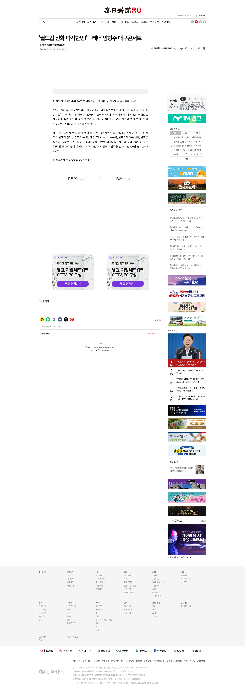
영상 (154, 606)
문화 (127, 21)
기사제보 (188, 15)
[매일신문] (46, 650)
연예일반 (127, 606)
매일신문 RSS (72, 637)
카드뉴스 (155, 616)
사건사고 (155, 579)
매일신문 (43, 44)
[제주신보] (198, 650)
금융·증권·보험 (130, 582)
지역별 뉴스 (156, 596)
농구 (69, 616)
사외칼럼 (70, 582)
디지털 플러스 (175, 520)
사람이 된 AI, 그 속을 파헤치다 (180, 557)
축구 (69, 613)
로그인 (194, 15)
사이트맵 (201, 661)
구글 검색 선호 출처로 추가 (163, 48)
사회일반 (155, 575)
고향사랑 (42, 637)
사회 (114, 21)
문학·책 (42, 616)
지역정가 (99, 589)
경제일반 (127, 575)
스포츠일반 (71, 606)
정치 (100, 21)
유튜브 (123, 178)
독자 (97, 623)
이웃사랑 (155, 592)
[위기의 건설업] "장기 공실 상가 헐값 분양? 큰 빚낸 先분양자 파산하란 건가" (203, 154)
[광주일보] (122, 650)
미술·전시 (43, 613)
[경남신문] (85, 650)
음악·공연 (43, 609)
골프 (69, 620)
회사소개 (76, 661)
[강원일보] (65, 650)
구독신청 (96, 661)
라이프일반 (100, 606)
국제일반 (184, 575)
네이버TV (75, 178)
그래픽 (154, 613)
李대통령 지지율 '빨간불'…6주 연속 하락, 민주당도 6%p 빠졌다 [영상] (200, 145)
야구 (69, 609)
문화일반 (42, 606)
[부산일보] (160, 650)
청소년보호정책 (127, 661)
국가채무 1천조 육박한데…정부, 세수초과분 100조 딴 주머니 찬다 (190, 398)
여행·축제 (99, 609)
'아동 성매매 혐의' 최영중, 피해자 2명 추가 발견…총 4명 (181, 469)
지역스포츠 (71, 623)
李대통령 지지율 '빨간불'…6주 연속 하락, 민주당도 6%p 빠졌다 (191, 363)
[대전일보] (141, 650)
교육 (154, 589)
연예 (125, 603)
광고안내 (86, 661)
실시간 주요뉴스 (176, 210)
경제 (107, 21)
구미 (40, 640)
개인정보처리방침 (143, 661)
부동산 (126, 579)
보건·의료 (156, 586)
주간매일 (166, 21)
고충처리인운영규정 (110, 661)
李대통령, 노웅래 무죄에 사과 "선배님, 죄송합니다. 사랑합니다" (190, 389)
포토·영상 (156, 603)
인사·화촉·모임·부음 (104, 620)
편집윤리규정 (159, 661)
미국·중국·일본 (187, 579)
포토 (154, 609)
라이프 (144, 21)
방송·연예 (154, 21)
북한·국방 (99, 586)
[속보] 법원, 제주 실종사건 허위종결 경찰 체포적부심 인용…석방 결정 (186, 257)
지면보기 (180, 15)
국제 (120, 21)
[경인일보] (104, 650)
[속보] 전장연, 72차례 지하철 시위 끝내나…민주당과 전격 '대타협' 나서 (186, 267)
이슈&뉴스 (174, 462)
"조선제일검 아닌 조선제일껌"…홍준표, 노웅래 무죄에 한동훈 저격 (190, 380)
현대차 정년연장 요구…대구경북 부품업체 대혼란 (192, 141)
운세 (97, 630)
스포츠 (135, 21)
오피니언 (91, 21)
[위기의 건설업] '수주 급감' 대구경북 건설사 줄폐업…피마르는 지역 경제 (201, 150)
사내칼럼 (70, 579)
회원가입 (201, 15)
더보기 (203, 520)
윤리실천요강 (189, 661)
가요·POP (127, 613)
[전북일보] (179, 650)
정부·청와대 (100, 579)
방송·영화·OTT (130, 609)
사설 (69, 575)
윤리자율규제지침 (174, 661)
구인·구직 (128, 589)
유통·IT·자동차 (129, 592)
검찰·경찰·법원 (158, 582)
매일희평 (70, 586)
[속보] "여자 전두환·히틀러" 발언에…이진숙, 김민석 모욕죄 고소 (186, 248)
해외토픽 (184, 582)
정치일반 (99, 575)
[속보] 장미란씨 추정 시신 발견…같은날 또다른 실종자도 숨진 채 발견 (186, 229)
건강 (97, 616)
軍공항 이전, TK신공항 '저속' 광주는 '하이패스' (191, 137)
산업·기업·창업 (130, 586)
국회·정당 (99, 582)
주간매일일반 (186, 606)
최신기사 (80, 21)
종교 (40, 620)
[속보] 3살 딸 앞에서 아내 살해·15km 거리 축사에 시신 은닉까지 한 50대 (186, 219)
